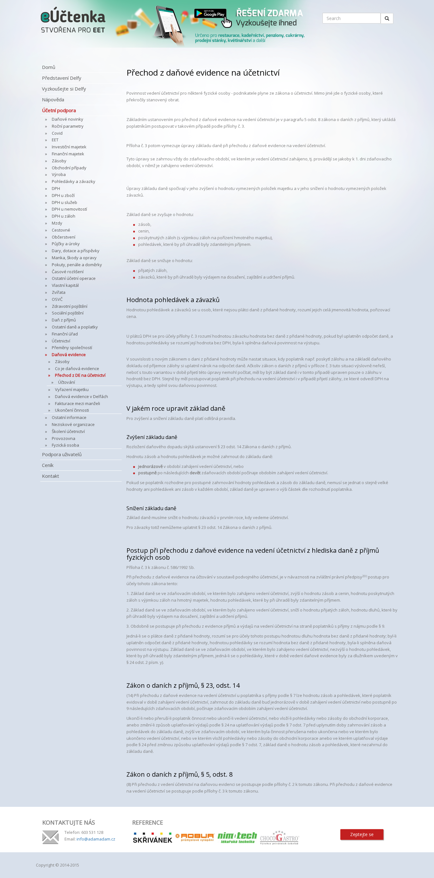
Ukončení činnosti (72, 410)
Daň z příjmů (64, 320)
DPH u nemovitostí (69, 209)
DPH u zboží (63, 195)
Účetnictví (61, 341)
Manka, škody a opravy (74, 257)
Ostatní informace (69, 417)
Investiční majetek (69, 147)
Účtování (66, 382)
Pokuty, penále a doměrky (77, 264)
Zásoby (59, 161)
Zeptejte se (362, 834)
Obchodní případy (69, 168)
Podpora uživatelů (62, 454)
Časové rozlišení (68, 271)
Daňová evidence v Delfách (81, 396)
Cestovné (61, 230)
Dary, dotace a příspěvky (75, 250)
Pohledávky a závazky (73, 181)
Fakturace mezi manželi (77, 403)
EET (55, 140)
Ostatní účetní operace (74, 278)
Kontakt (50, 476)
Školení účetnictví (68, 431)
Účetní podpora (59, 110)
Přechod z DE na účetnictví (80, 375)
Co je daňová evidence (77, 368)
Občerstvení (63, 237)
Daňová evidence (69, 354)
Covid (57, 133)
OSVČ (57, 299)
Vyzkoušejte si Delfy (64, 88)
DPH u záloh (63, 216)
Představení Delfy (61, 78)
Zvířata (58, 292)
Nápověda (53, 99)
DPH (56, 188)
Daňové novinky (67, 119)
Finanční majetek (68, 154)
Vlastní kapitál (65, 285)
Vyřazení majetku (72, 389)
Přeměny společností (72, 347)
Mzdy (57, 223)
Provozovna (63, 438)
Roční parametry (68, 126)
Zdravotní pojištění (69, 306)
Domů (48, 67)
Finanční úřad (65, 334)
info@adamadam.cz (96, 839)
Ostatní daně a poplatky (75, 327)
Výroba (59, 174)
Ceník (47, 465)
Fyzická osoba (65, 445)
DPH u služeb (64, 202)
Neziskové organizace (73, 424)
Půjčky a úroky (66, 244)
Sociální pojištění (68, 313)
